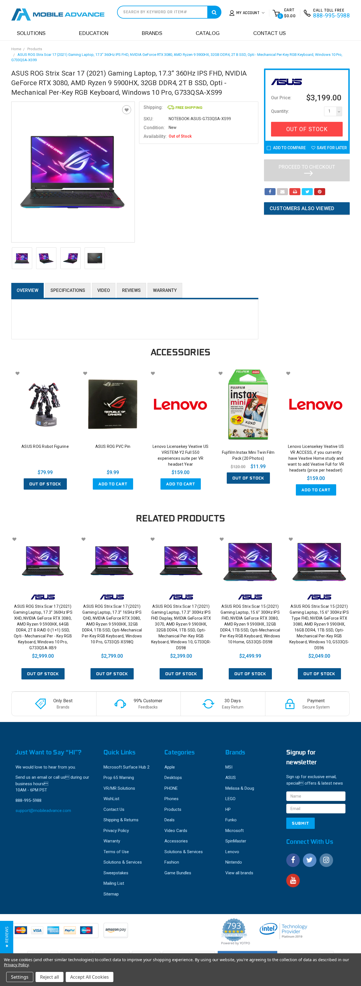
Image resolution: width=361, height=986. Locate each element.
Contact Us (269, 33)
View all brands (239, 872)
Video (103, 290)
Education (93, 33)
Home (16, 49)
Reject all (49, 977)
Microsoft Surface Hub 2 (126, 767)
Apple (169, 767)
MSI (228, 767)
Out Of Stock (307, 129)
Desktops (173, 777)
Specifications (67, 290)
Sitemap (111, 894)
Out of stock (45, 484)
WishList (111, 798)
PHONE (171, 788)
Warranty (165, 290)
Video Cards (175, 830)
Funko (231, 819)
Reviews (131, 290)
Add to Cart (112, 484)
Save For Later (332, 148)
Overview (27, 290)
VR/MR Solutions (119, 788)
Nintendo (233, 862)
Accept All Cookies (89, 977)
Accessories (176, 841)
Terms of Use (116, 851)
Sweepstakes (116, 872)
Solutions (31, 33)
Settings (19, 977)
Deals (169, 819)
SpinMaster (235, 841)
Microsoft (234, 830)
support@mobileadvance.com (43, 810)
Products (34, 49)
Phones (171, 798)
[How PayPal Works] (55, 933)
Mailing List (114, 883)
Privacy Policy (116, 830)
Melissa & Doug (239, 788)
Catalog (208, 33)
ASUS (230, 777)
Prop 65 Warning (119, 777)
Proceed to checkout (307, 167)
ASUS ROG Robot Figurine (45, 446)
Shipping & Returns (121, 819)
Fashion (171, 862)
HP (228, 809)
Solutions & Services (123, 862)
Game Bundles (177, 872)
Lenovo (232, 851)
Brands (152, 33)
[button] (6, 937)
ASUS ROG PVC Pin (113, 446)
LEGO (230, 798)
